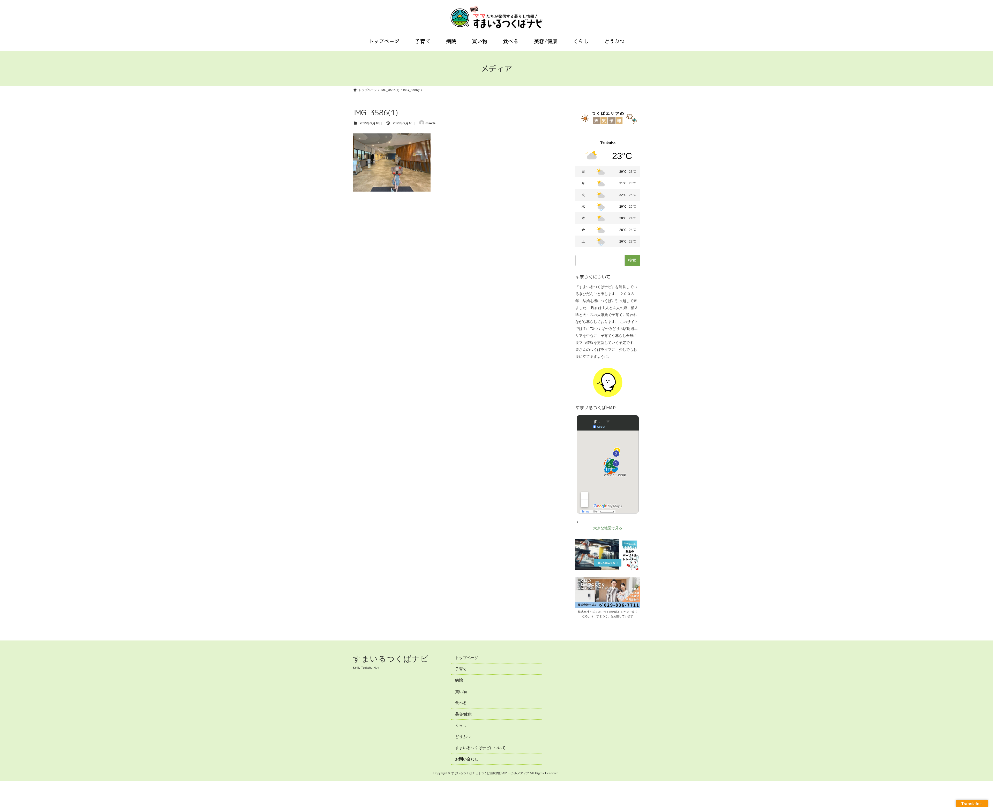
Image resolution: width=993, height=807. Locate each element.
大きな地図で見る (607, 527)
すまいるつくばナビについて (480, 747)
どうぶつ (463, 736)
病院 (459, 680)
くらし (461, 725)
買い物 (461, 691)
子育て (461, 668)
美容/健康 (463, 713)
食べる (461, 702)
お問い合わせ (466, 758)
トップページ (466, 657)
